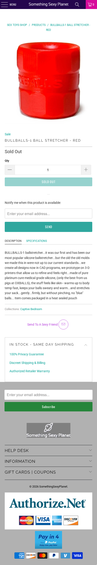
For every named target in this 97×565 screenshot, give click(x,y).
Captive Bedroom (31, 309)
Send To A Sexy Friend (42, 324)
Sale (8, 134)
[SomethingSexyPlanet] (48, 4)
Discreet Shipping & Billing (27, 363)
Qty (7, 160)
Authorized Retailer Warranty (29, 371)
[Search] (77, 4)
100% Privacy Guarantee (26, 354)
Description (13, 241)
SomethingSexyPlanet (53, 486)
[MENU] (2, 4)
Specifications (36, 241)
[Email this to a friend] (63, 324)
